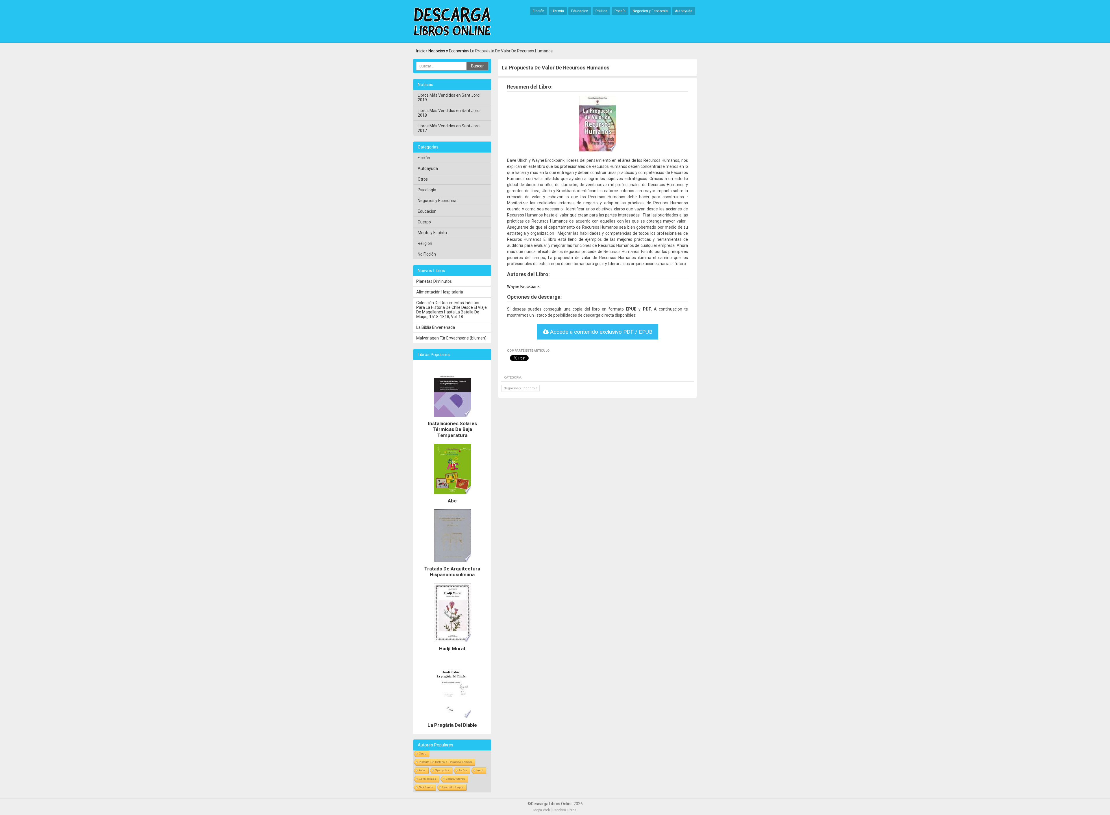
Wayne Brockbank (523, 286)
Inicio (421, 51)
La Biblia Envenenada (435, 327)
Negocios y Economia (650, 11)
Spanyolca (442, 770)
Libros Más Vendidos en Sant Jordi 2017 (449, 128)
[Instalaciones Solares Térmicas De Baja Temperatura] (452, 418)
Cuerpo (424, 222)
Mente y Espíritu (432, 232)
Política (601, 11)
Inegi (479, 770)
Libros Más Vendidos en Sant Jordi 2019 (449, 97)
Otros (423, 179)
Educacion (579, 11)
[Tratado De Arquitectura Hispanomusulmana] (452, 563)
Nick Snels (426, 787)
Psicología (427, 190)
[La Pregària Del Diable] (452, 719)
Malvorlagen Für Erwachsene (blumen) (451, 338)
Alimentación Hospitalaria (439, 292)
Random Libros (564, 810)
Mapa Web (541, 810)
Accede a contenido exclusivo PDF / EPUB (600, 331)
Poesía (620, 11)
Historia (558, 11)
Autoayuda (683, 11)
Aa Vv (463, 770)
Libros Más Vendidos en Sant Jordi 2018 (449, 113)
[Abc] (452, 495)
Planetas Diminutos (434, 281)
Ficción (538, 11)
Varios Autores (455, 778)
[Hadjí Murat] (452, 643)
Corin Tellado (427, 778)
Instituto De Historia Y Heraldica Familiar (445, 761)
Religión (425, 243)
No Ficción (427, 254)
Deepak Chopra (452, 787)
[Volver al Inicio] (452, 22)
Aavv (422, 770)
